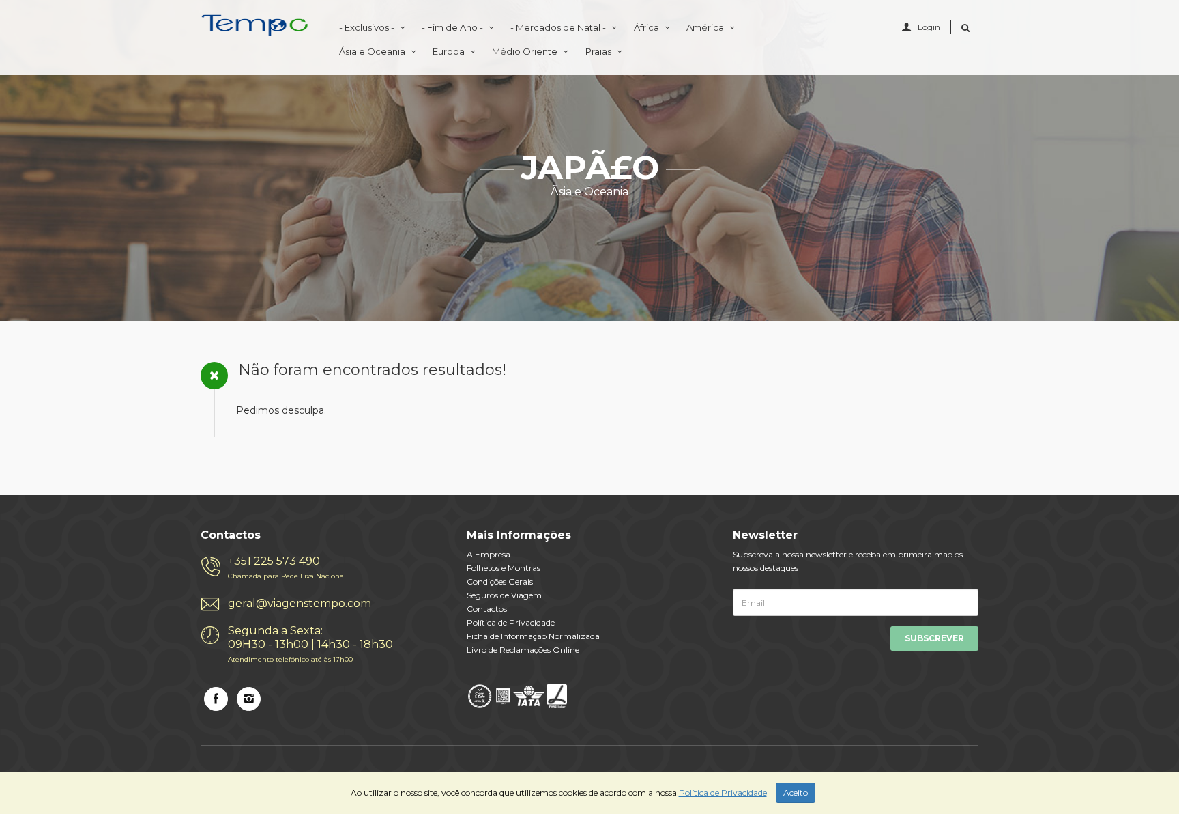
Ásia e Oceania (373, 51)
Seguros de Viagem (504, 595)
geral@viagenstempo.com (299, 603)
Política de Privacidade (511, 622)
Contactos (487, 609)
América (706, 27)
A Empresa (488, 554)
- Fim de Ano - (453, 27)
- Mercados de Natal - (559, 27)
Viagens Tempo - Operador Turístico (255, 29)
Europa (450, 51)
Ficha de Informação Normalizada (533, 636)
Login (929, 27)
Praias (599, 51)
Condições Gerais (500, 581)
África (647, 27)
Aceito (795, 792)
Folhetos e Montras (503, 568)
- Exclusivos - (367, 27)
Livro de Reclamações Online (523, 650)
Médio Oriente (525, 51)
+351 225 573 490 (287, 567)
